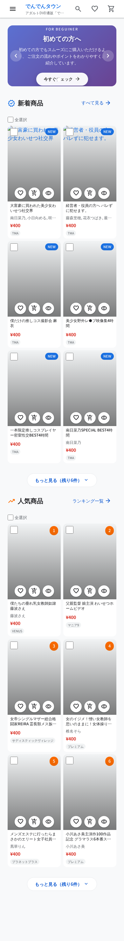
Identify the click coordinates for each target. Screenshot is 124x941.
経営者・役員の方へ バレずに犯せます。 (89, 207)
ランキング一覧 (91, 500)
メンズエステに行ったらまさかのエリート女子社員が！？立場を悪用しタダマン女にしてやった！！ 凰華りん (33, 836)
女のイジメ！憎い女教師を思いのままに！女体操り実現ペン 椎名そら (89, 721)
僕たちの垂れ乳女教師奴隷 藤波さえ (33, 605)
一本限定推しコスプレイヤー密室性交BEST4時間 (33, 432)
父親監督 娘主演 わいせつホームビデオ (90, 605)
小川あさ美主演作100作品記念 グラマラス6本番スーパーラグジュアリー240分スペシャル (88, 836)
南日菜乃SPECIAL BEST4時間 (89, 432)
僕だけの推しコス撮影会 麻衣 (33, 323)
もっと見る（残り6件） (62, 480)
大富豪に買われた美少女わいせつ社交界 (33, 207)
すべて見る (96, 103)
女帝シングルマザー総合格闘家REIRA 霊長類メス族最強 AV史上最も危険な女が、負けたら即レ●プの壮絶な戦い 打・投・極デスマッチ (34, 721)
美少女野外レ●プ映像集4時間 (90, 323)
